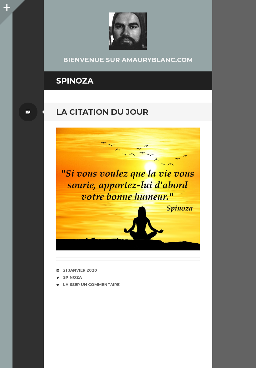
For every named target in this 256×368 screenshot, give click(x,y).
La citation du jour (102, 112)
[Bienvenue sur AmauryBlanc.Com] (128, 31)
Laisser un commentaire (91, 284)
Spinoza (72, 277)
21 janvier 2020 (80, 270)
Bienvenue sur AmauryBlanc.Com (128, 60)
